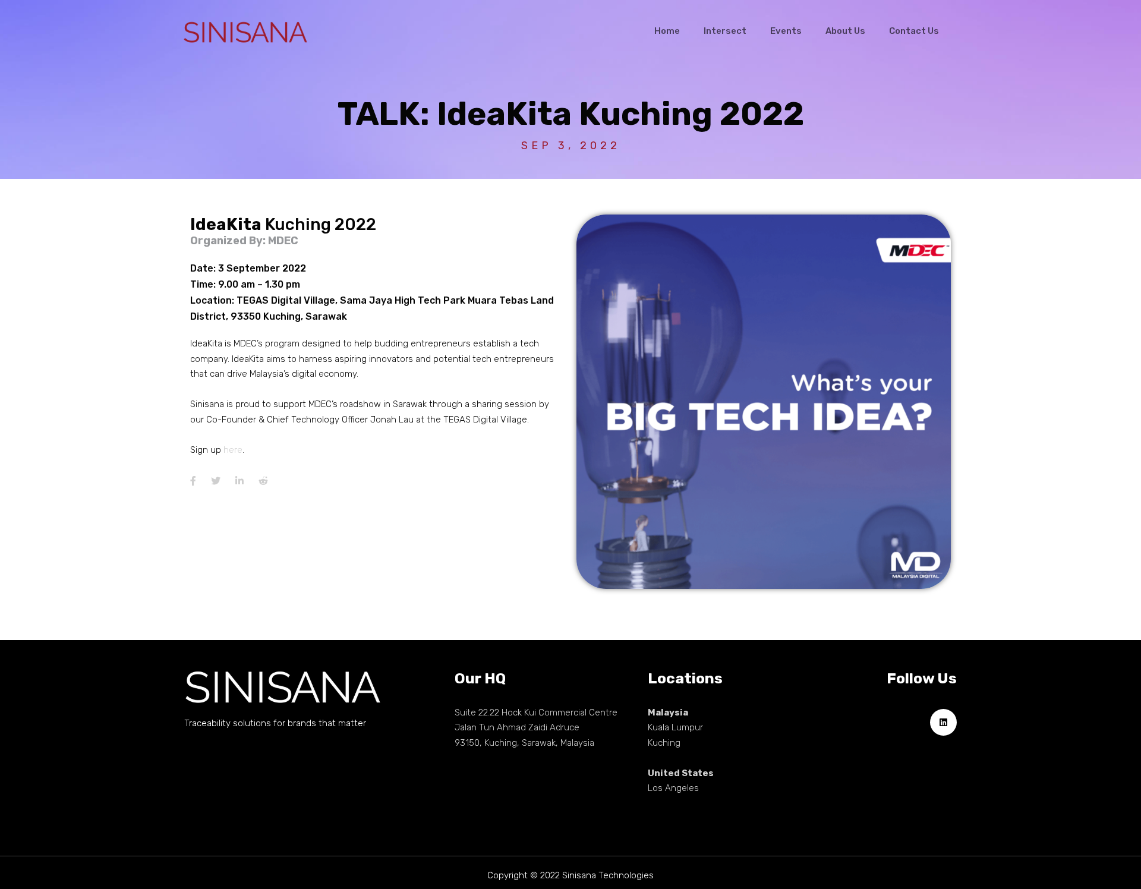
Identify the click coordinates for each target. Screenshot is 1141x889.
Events (786, 31)
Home (667, 31)
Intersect (725, 31)
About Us (845, 31)
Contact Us (914, 31)
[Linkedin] (943, 722)
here (232, 449)
